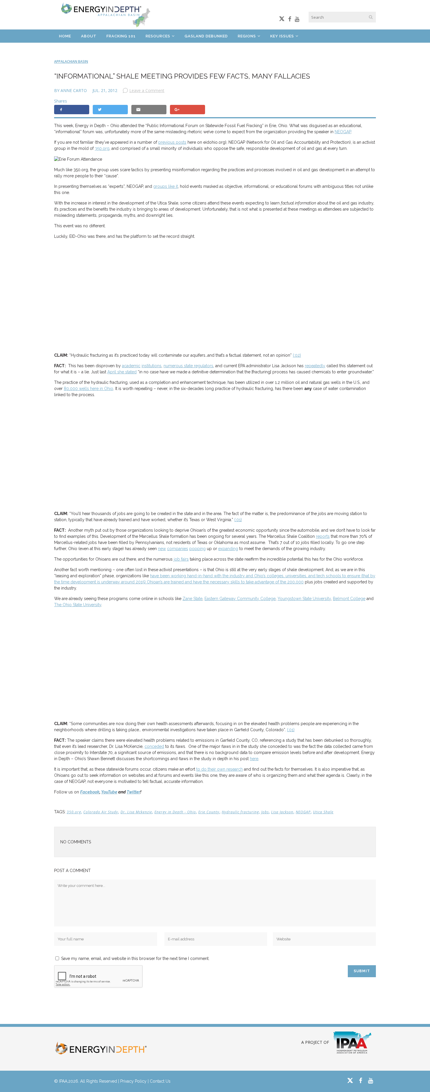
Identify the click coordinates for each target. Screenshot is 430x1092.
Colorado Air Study (100, 812)
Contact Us (160, 1081)
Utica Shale (323, 812)
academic (131, 365)
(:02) (297, 355)
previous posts (172, 142)
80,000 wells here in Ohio (88, 388)
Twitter (133, 792)
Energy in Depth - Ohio (175, 812)
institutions (151, 365)
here (254, 758)
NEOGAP (343, 131)
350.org (102, 148)
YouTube (109, 792)
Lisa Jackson (282, 812)
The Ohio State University (77, 604)
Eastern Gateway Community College (240, 598)
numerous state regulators (188, 365)
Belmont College (349, 598)
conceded (154, 746)
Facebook (89, 792)
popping (197, 548)
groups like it (165, 186)
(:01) (238, 519)
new (162, 548)
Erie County (208, 812)
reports (323, 536)
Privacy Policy (133, 1081)
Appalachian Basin (71, 61)
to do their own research (219, 769)
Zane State (192, 598)
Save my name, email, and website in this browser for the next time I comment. (135, 958)
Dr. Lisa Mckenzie (136, 812)
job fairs (181, 559)
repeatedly (315, 365)
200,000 (295, 582)
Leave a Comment (146, 90)
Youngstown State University (304, 598)
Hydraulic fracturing (240, 812)
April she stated (122, 372)
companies (177, 548)
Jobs (265, 812)
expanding (228, 548)
